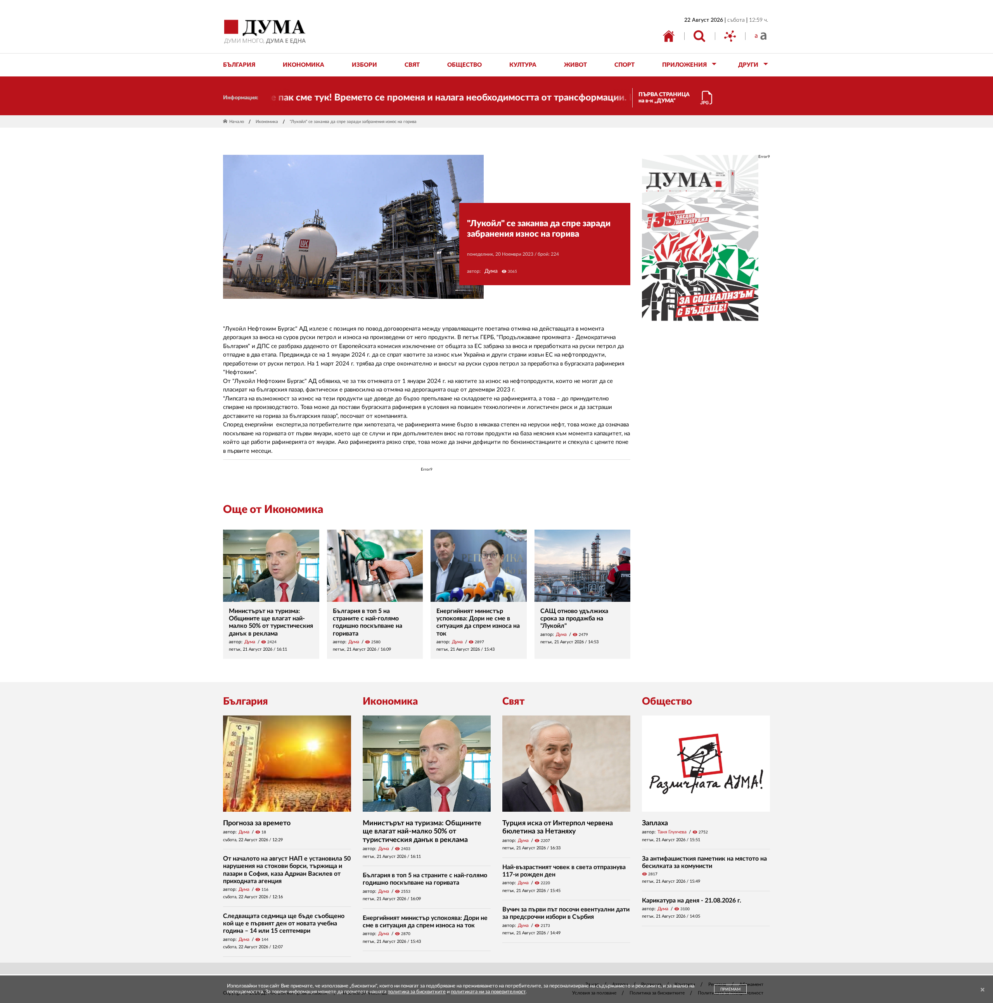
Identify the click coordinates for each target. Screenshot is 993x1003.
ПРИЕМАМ (730, 989)
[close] (982, 990)
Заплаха (655, 823)
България (245, 701)
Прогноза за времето (257, 823)
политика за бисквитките (417, 991)
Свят (513, 701)
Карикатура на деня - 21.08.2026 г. (691, 900)
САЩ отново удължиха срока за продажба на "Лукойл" (574, 618)
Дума (491, 271)
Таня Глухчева (672, 832)
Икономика (267, 122)
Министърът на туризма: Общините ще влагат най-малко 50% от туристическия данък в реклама (422, 832)
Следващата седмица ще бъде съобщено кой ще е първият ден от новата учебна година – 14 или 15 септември (283, 923)
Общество (667, 701)
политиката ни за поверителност (488, 991)
